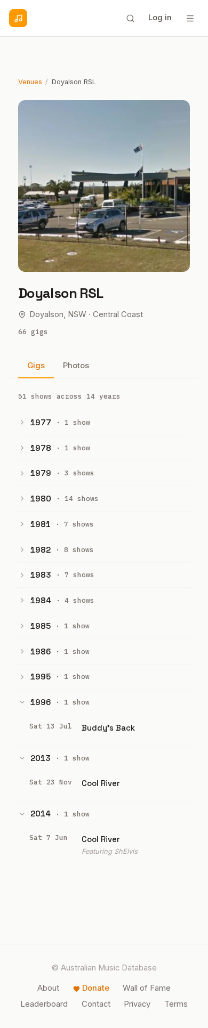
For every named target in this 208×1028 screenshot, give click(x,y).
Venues (30, 82)
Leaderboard (44, 1004)
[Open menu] (190, 18)
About (48, 988)
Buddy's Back (108, 728)
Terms (176, 1004)
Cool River (101, 783)
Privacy (137, 1004)
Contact (96, 1004)
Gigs (36, 365)
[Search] (130, 18)
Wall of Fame (147, 988)
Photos (76, 365)
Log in (160, 17)
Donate (95, 988)
